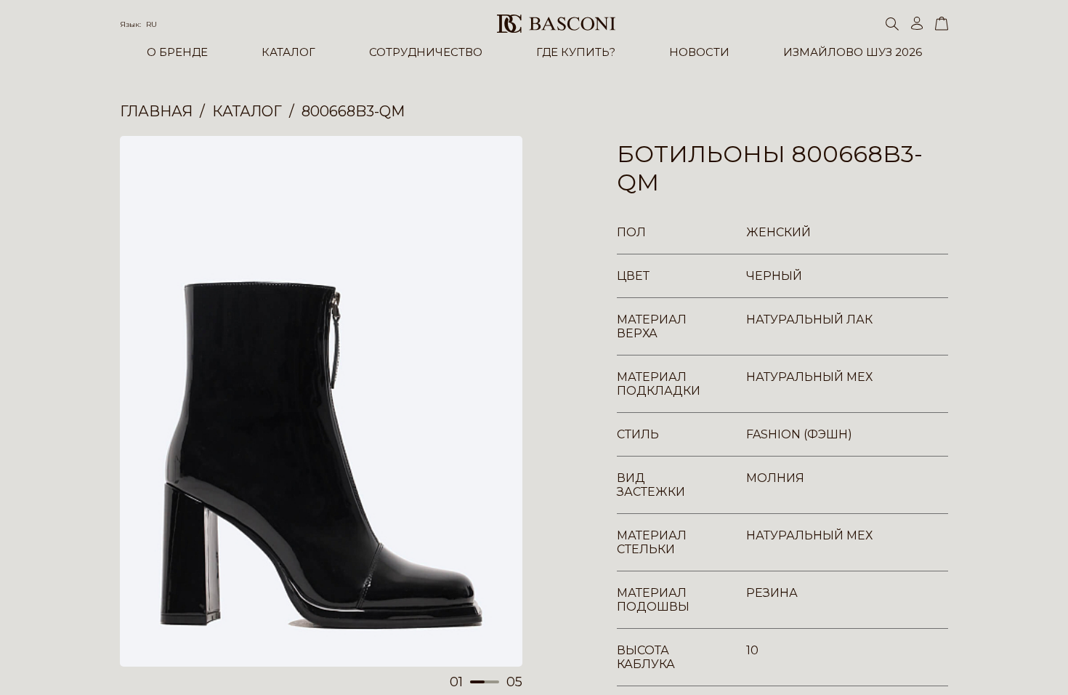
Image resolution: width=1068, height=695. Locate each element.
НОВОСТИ (699, 52)
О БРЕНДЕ (177, 52)
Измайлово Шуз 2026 (852, 52)
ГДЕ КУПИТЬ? (575, 52)
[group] (321, 401)
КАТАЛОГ (288, 52)
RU (151, 24)
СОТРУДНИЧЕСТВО (425, 52)
